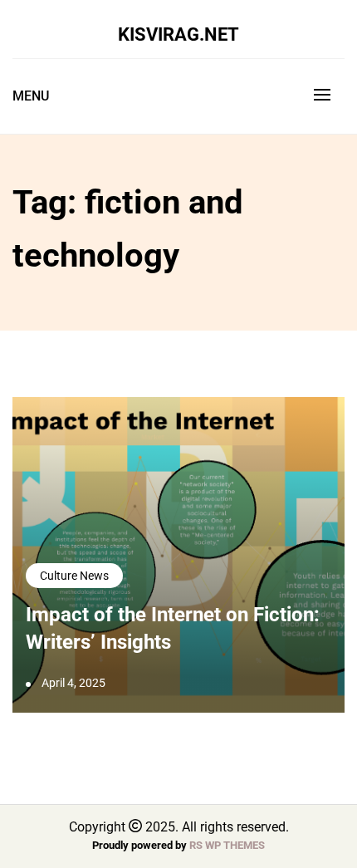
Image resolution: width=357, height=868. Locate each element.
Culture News (74, 575)
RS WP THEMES (227, 845)
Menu (30, 96)
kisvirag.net (178, 34)
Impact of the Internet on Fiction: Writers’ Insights (173, 629)
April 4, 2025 (73, 682)
